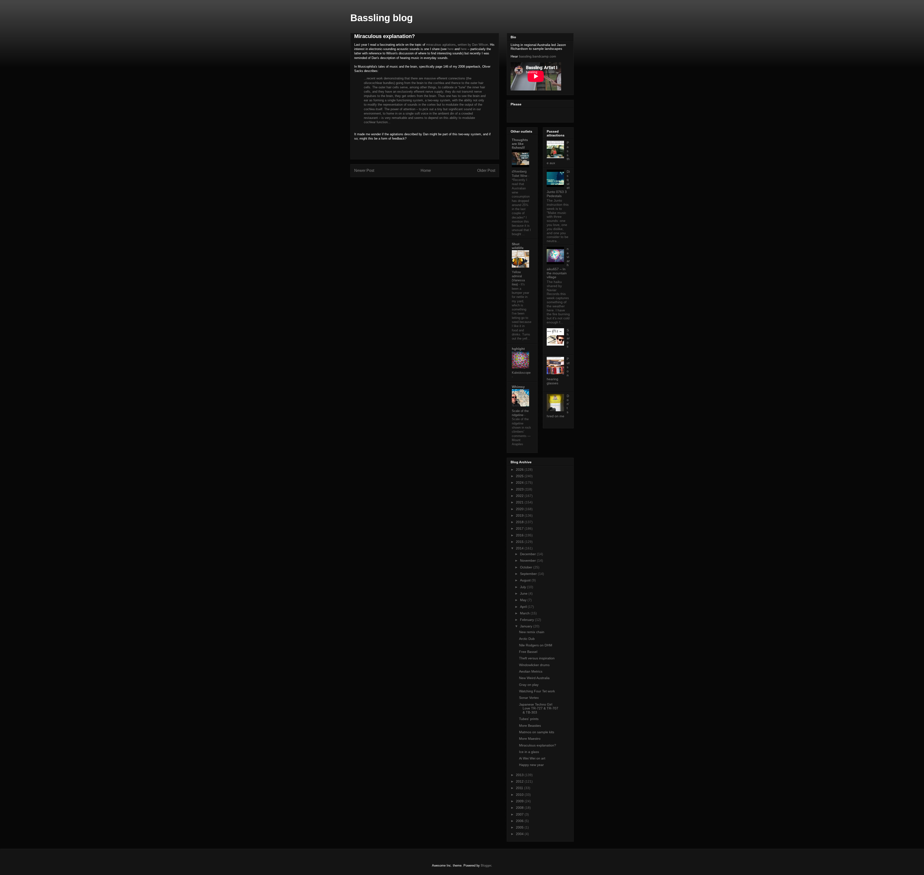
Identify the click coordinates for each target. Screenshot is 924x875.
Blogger (486, 865)
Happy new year (531, 765)
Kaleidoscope (521, 372)
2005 (520, 827)
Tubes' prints (529, 719)
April (524, 607)
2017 (520, 528)
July (523, 587)
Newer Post (364, 170)
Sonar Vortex (529, 698)
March (525, 613)
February (527, 620)
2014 (520, 548)
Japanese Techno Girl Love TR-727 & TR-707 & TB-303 (538, 708)
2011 (520, 788)
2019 (520, 515)
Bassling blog (381, 18)
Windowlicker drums (534, 665)
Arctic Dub (527, 639)
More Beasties (530, 725)
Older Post (486, 170)
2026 (520, 469)
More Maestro (529, 738)
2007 (520, 814)
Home (426, 170)
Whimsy (518, 387)
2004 (520, 834)
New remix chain (531, 632)
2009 (520, 801)
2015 (520, 542)
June (524, 593)
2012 (520, 781)
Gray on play (529, 685)
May (523, 600)
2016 (520, 535)
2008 (520, 808)
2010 (520, 795)
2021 (520, 502)
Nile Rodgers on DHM (535, 645)
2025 (520, 476)
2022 (520, 496)
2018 (520, 522)
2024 (520, 482)
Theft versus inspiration (537, 658)
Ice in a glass (529, 752)
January (526, 626)
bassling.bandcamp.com (537, 56)
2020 (520, 509)
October (526, 567)
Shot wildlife (518, 246)
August (526, 580)
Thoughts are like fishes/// (520, 143)
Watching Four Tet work (537, 691)
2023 (520, 489)
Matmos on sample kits (536, 732)
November (528, 560)
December (528, 554)
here (451, 49)
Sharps (568, 338)
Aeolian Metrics (530, 671)
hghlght (518, 349)
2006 (520, 821)
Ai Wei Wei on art (532, 758)
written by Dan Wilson (473, 44)
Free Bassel (528, 652)
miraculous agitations (441, 44)
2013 (520, 775)
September (529, 574)
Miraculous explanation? (537, 745)
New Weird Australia (534, 678)
